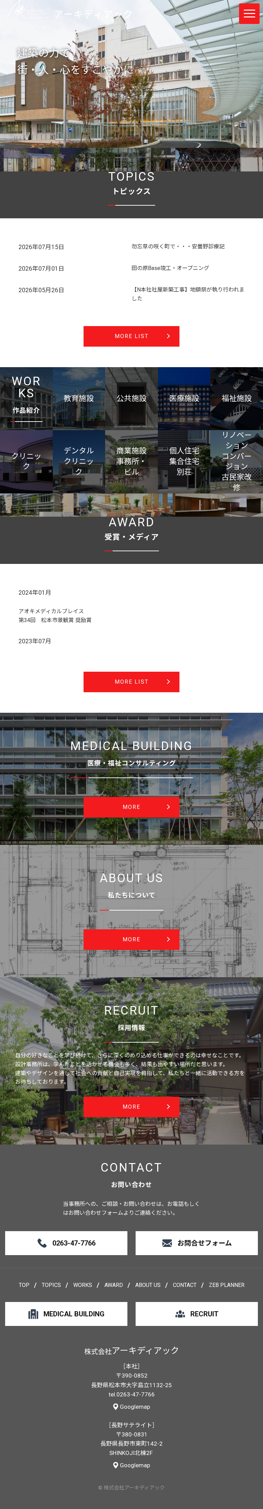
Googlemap (135, 1406)
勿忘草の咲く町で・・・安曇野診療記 (178, 246)
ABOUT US (148, 1285)
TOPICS (51, 1285)
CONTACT (185, 1285)
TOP (24, 1285)
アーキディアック (69, 9)
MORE (131, 807)
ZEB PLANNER (227, 1285)
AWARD (113, 1285)
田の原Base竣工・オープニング (170, 268)
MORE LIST (132, 336)
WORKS (82, 1285)
